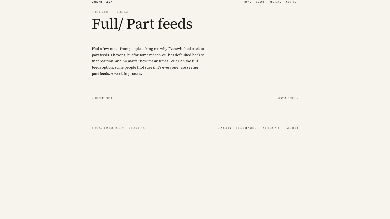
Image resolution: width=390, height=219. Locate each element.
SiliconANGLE (246, 128)
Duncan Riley (102, 1)
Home (247, 1)
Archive (276, 1)
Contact (292, 1)
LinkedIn (224, 128)
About (260, 1)
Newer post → (288, 98)
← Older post (102, 98)
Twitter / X (270, 128)
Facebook (291, 128)
